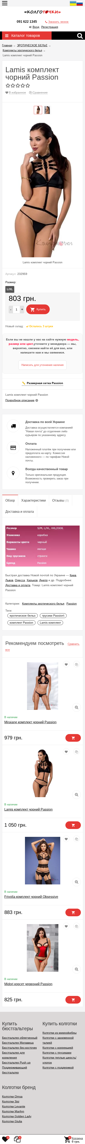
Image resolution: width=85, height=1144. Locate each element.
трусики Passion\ (53, 615)
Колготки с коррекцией (57, 1047)
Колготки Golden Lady (16, 1116)
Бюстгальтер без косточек (19, 1047)
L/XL (10, 289)
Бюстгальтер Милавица (18, 1042)
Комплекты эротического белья (43, 603)
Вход (36, 27)
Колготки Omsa (12, 1096)
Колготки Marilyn (13, 1111)
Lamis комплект (50, 622)
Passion (71, 603)
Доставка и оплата (17, 585)
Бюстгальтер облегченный (19, 1037)
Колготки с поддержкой (58, 1067)
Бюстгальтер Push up (16, 1062)
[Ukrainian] (73, 5)
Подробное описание (19, 400)
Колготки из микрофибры (59, 1032)
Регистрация (49, 27)
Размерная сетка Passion (45, 383)
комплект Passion (21, 622)
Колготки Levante (13, 1106)
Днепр (43, 580)
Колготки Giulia (12, 1121)
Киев (73, 575)
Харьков (32, 580)
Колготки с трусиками (56, 1052)
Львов (9, 580)
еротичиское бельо (22, 615)
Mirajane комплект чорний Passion (30, 722)
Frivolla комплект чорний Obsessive (31, 896)
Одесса (20, 580)
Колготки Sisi (10, 1101)
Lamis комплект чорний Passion (28, 809)
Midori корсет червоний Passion (28, 984)
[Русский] (79, 5)
